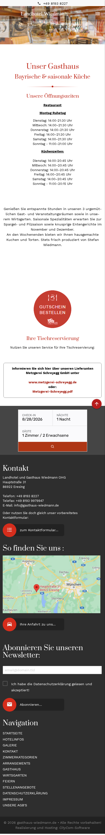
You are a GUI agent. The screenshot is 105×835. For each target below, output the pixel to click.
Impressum (13, 799)
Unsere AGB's (15, 805)
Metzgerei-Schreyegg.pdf (52, 391)
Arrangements (16, 763)
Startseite (12, 733)
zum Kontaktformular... (39, 530)
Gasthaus (12, 769)
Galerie (10, 745)
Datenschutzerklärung (52, 684)
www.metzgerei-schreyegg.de (53, 382)
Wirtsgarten (15, 775)
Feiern (9, 781)
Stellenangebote (19, 787)
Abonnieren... (31, 704)
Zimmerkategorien (20, 757)
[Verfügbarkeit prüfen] (52, 446)
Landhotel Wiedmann (44, 14)
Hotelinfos (13, 739)
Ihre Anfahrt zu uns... (38, 624)
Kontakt (10, 751)
